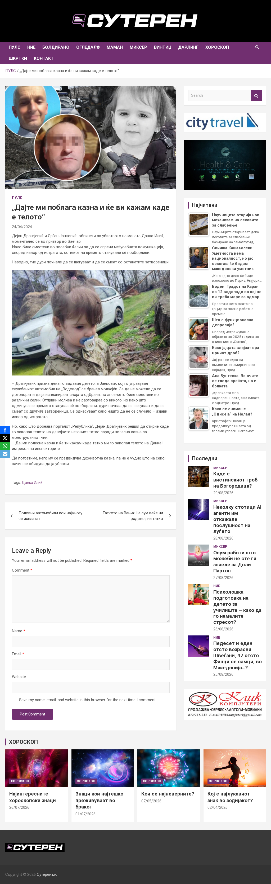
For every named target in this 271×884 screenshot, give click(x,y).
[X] (5, 438)
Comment (22, 570)
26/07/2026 (19, 807)
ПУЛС (14, 47)
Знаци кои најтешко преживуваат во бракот (99, 800)
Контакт (44, 58)
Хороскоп (217, 47)
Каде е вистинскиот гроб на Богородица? (235, 480)
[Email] (5, 454)
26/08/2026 (223, 629)
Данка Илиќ (32, 482)
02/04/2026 (217, 807)
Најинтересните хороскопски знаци (32, 797)
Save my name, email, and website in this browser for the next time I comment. (87, 699)
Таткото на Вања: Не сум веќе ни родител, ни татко (133, 516)
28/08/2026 (223, 538)
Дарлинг (188, 47)
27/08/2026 (223, 578)
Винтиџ (162, 47)
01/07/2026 (85, 814)
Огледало (88, 47)
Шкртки (18, 58)
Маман (115, 47)
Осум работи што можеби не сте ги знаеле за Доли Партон (234, 562)
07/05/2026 (151, 801)
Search (256, 95)
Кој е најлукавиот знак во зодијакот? (230, 797)
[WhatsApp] (5, 446)
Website (19, 676)
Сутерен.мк (47, 874)
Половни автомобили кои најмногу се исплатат (50, 516)
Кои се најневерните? (167, 794)
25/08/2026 (223, 674)
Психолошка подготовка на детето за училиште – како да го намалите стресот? (237, 607)
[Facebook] (5, 430)
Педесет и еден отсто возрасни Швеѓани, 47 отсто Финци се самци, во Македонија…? (237, 655)
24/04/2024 (22, 227)
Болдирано (55, 47)
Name (18, 631)
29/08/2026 (223, 493)
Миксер (138, 47)
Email (18, 654)
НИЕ (31, 47)
